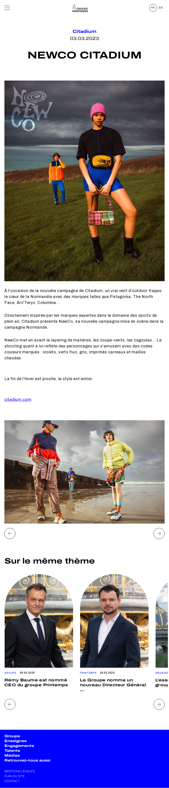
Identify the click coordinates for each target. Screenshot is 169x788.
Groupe (12, 736)
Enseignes (15, 741)
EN (161, 7)
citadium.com (17, 399)
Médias (12, 755)
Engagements (19, 746)
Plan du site (14, 776)
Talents (12, 750)
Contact (12, 781)
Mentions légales (19, 771)
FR (153, 7)
